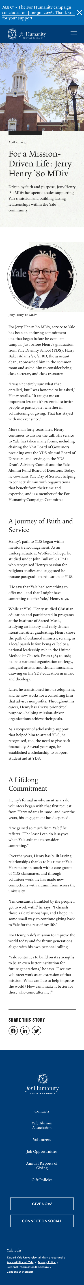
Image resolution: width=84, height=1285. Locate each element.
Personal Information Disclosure (28, 1267)
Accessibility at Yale (20, 1262)
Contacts (42, 1111)
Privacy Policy (47, 1262)
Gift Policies (42, 1179)
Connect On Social (42, 1220)
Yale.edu (14, 1250)
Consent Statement (20, 1271)
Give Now (42, 1203)
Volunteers (42, 1139)
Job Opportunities (42, 1151)
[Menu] (74, 34)
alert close (79, 12)
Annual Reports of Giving (42, 1165)
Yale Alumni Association (42, 1125)
